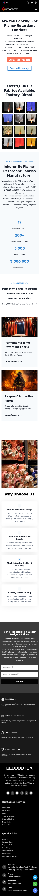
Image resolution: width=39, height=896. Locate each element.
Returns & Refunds (8, 825)
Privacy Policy (6, 822)
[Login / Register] (36, 3)
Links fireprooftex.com (9, 856)
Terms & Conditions (8, 816)
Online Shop (6, 808)
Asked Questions (7, 851)
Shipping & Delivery (8, 819)
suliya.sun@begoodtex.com (18, 890)
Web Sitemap (6, 853)
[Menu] (36, 9)
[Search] (28, 3)
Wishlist (4, 813)
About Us (5, 839)
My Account (6, 810)
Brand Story (6, 848)
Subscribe (19, 681)
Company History (8, 842)
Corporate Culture (8, 845)
